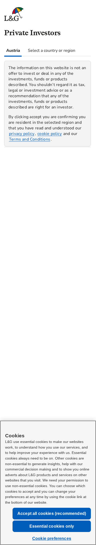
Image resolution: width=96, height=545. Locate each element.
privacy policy (21, 134)
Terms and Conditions (29, 139)
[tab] (13, 50)
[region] (47, 103)
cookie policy (49, 134)
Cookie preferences (51, 538)
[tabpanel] (47, 101)
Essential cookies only (51, 526)
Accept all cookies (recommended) (51, 513)
